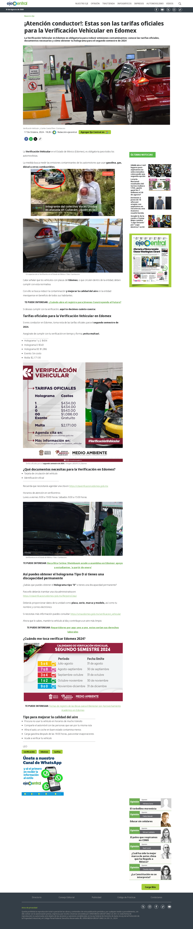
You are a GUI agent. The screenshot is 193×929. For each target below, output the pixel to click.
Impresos (139, 3)
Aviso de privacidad (29, 907)
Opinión (95, 3)
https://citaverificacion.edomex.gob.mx (88, 486)
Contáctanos (156, 897)
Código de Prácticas (126, 897)
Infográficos (124, 3)
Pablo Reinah (148, 816)
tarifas (57, 752)
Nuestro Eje (29, 16)
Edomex (44, 752)
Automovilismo (155, 3)
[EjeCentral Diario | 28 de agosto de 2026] (150, 260)
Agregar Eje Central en (93, 132)
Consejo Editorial (66, 897)
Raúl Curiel (147, 848)
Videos (169, 3)
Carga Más (150, 887)
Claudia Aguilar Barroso (148, 870)
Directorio (36, 897)
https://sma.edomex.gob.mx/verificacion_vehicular (95, 613)
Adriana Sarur (148, 803)
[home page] (17, 3)
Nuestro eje (81, 3)
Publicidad (96, 897)
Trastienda (108, 3)
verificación (29, 752)
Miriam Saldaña (149, 832)
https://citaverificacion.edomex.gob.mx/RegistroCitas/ (50, 595)
